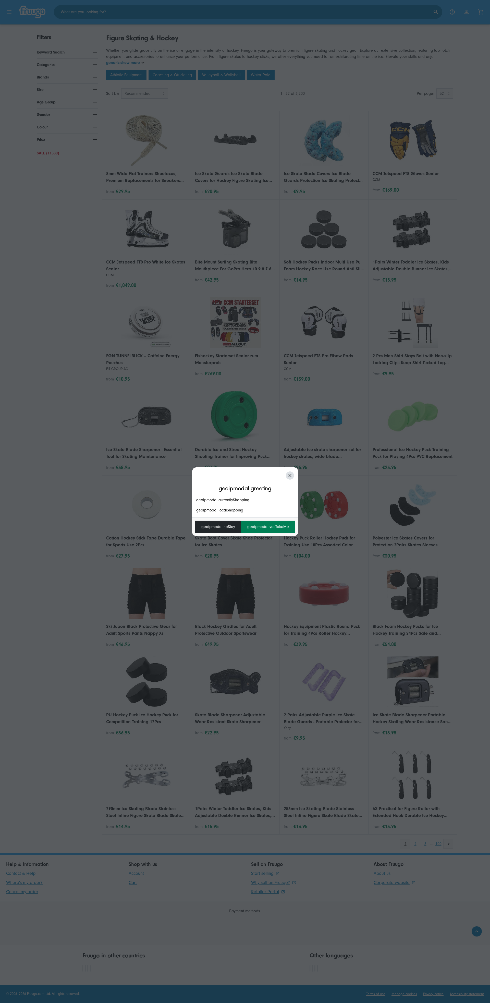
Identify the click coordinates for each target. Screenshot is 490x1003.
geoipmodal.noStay (218, 526)
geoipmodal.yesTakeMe (268, 526)
